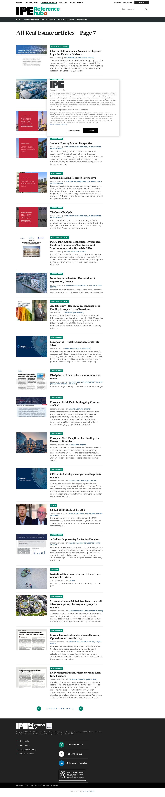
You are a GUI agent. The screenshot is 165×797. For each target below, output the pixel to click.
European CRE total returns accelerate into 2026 (74, 343)
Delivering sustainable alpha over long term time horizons (75, 674)
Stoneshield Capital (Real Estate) (82, 679)
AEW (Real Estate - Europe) (79, 409)
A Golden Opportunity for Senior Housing (74, 539)
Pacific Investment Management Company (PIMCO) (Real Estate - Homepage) (76, 383)
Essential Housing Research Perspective (73, 177)
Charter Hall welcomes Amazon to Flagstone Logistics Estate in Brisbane (76, 52)
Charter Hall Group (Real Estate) (80, 58)
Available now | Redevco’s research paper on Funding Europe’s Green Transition (75, 307)
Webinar (54, 569)
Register (117, 2)
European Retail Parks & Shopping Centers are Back (74, 404)
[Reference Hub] (38, 15)
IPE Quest (63, 2)
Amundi (72, 581)
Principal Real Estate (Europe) (77, 348)
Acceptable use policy (27, 750)
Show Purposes (74, 130)
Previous (39, 708)
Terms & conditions (26, 754)
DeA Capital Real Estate (76, 252)
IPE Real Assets (32, 2)
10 (67, 709)
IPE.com (19, 2)
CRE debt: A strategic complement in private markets (75, 475)
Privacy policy (24, 741)
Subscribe (127, 2)
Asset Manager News (59, 46)
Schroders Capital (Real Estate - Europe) (86, 611)
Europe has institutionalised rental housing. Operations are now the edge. (75, 636)
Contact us (20, 785)
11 (69, 709)
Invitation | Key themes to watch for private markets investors (75, 575)
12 (72, 709)
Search (146, 9)
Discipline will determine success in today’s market (75, 377)
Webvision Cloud (88, 791)
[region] (83, 108)
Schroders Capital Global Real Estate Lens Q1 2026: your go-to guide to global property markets (76, 604)
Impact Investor (76, 2)
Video (53, 505)
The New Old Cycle (61, 212)
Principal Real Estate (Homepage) (82, 481)
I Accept (91, 130)
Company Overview (34, 785)
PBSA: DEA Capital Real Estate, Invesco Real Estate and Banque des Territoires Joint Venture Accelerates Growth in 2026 (75, 245)
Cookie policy (24, 745)
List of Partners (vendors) (58, 125)
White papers (56, 139)
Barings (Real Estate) (77, 445)
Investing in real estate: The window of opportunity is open (72, 280)
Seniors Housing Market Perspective (71, 143)
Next (81, 708)
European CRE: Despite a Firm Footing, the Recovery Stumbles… (75, 440)
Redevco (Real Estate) (74, 313)
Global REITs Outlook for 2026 (68, 510)
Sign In (141, 2)
